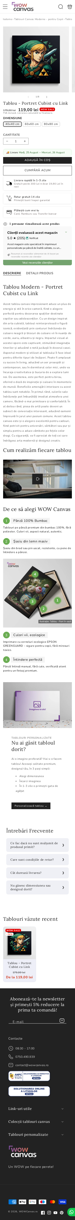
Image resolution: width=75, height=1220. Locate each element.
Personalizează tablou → (31, 805)
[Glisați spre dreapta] (46, 97)
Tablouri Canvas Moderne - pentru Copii (38, 19)
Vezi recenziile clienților (37, 262)
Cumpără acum (38, 170)
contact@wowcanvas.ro (32, 1065)
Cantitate (11, 135)
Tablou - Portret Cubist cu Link (19, 943)
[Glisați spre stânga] (28, 97)
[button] (5, 6)
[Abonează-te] (61, 1020)
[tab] (12, 273)
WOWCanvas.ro (28, 1211)
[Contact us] (71, 1212)
